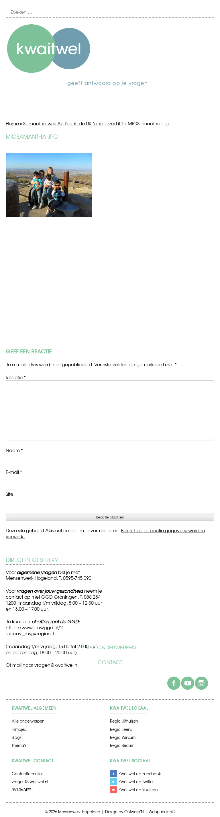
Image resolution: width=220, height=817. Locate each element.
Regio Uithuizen (124, 721)
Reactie (16, 377)
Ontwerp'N (134, 811)
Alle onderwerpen (110, 647)
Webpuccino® (162, 811)
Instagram (201, 683)
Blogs (16, 737)
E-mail (14, 471)
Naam (14, 450)
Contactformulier (27, 773)
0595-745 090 (77, 577)
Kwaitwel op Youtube (138, 789)
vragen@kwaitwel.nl (56, 664)
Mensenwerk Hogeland (79, 811)
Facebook (174, 683)
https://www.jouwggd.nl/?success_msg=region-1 (34, 630)
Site (9, 493)
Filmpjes (19, 729)
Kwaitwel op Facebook (140, 773)
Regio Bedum (122, 745)
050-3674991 (22, 789)
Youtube (188, 683)
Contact (110, 662)
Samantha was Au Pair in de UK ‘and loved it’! (73, 123)
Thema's (19, 745)
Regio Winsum (122, 737)
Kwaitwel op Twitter (136, 781)
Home (12, 123)
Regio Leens (121, 729)
